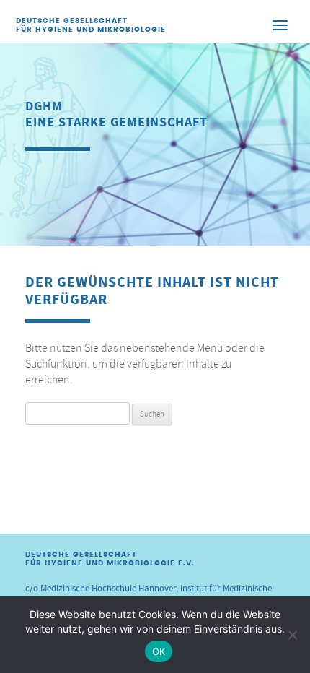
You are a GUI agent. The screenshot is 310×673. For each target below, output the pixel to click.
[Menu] (280, 24)
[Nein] (292, 635)
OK (159, 651)
